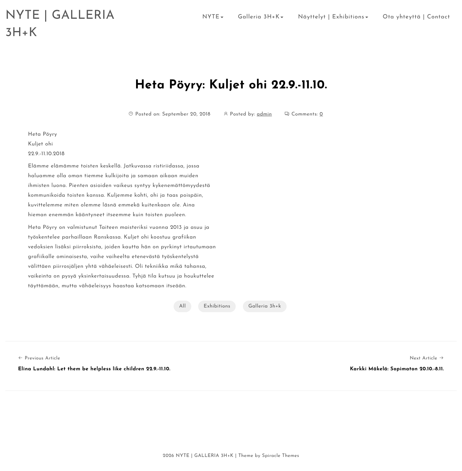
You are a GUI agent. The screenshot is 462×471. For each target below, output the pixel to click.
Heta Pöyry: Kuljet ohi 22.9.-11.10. (231, 85)
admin (264, 114)
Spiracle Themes (280, 456)
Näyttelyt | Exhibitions (331, 17)
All (182, 306)
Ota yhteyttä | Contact (416, 17)
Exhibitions (217, 306)
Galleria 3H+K (259, 17)
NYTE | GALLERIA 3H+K (60, 24)
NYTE (210, 17)
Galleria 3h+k (264, 306)
